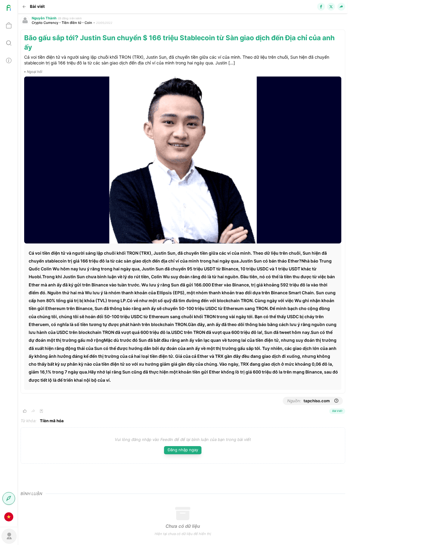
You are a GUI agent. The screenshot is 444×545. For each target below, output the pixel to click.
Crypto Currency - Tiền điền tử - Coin (62, 23)
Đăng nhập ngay (183, 449)
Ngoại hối (34, 72)
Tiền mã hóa (52, 420)
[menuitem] (9, 8)
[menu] (9, 263)
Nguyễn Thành (44, 18)
